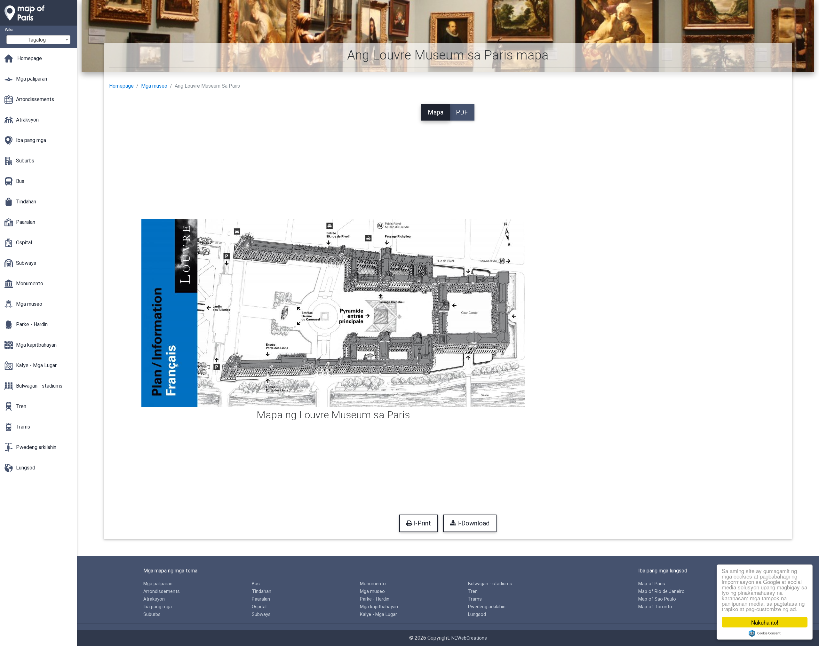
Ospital (259, 607)
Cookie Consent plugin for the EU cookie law (765, 633)
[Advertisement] (448, 165)
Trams (475, 599)
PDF (462, 112)
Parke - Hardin (374, 599)
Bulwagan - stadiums (490, 584)
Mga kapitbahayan (379, 607)
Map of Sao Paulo (657, 599)
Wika (9, 29)
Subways (261, 614)
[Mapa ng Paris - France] (38, 22)
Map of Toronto (655, 607)
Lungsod (477, 614)
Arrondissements (161, 591)
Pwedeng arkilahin (486, 607)
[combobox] (38, 39)
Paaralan (261, 599)
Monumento (373, 584)
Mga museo (154, 86)
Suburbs (152, 614)
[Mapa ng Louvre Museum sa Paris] (333, 312)
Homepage (121, 86)
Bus (256, 584)
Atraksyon (154, 599)
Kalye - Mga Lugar (378, 614)
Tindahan (261, 591)
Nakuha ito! (764, 622)
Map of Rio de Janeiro (661, 591)
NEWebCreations (469, 638)
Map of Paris (651, 584)
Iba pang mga (157, 607)
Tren (473, 591)
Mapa (435, 112)
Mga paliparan (157, 584)
